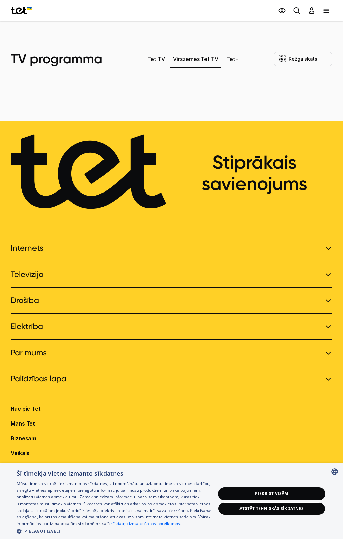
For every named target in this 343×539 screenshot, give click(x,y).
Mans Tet (23, 423)
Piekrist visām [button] (271, 493)
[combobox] (334, 471)
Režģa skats (303, 59)
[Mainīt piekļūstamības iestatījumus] (282, 11)
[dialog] (171, 501)
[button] (116, 530)
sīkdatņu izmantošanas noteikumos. (146, 523)
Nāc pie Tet (26, 408)
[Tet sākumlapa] (21, 11)
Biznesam (23, 438)
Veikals (20, 453)
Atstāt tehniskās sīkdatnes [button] (271, 508)
